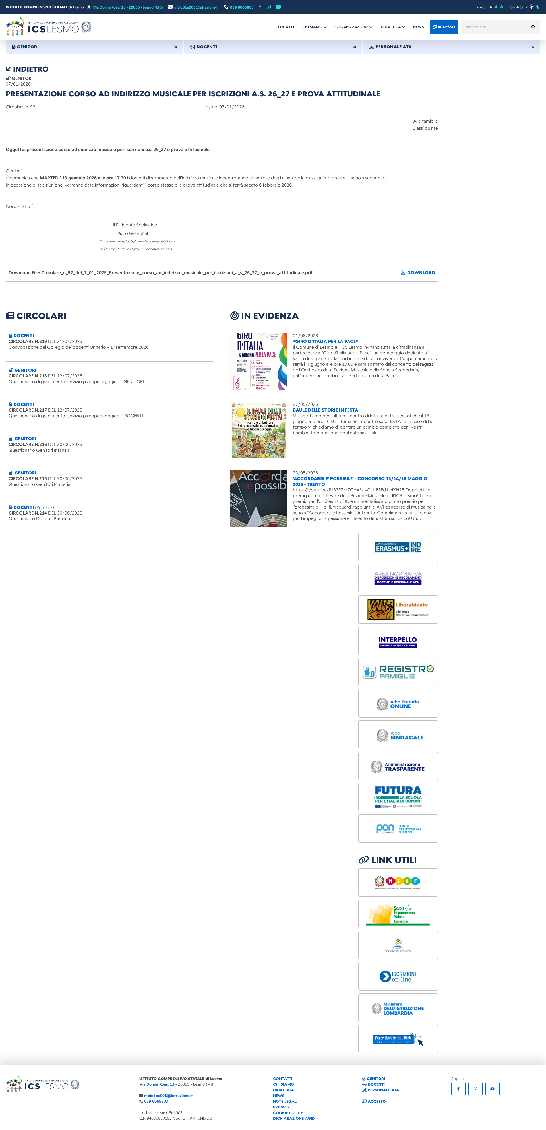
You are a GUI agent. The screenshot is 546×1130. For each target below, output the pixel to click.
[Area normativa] (398, 578)
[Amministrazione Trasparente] (398, 766)
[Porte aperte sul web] (398, 1039)
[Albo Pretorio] (398, 703)
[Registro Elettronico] (398, 672)
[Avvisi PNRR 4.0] (398, 797)
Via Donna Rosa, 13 (156, 1084)
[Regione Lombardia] (398, 914)
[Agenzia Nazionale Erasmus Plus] (398, 547)
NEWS (278, 1095)
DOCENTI (376, 1084)
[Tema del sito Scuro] (537, 7)
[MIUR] (398, 882)
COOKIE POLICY (288, 1112)
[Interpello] (398, 641)
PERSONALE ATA (383, 1090)
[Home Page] (48, 27)
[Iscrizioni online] (398, 976)
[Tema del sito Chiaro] (532, 7)
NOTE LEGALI (285, 1101)
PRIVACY (281, 1107)
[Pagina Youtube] (278, 7)
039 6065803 (156, 1101)
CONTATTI (282, 1078)
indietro (30, 69)
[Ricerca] (533, 27)
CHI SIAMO (283, 1084)
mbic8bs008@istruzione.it (168, 1095)
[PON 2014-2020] (398, 828)
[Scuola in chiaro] (398, 945)
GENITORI (375, 1078)
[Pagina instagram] (269, 7)
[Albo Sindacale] (398, 734)
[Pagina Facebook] (260, 7)
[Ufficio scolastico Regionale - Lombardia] (398, 1007)
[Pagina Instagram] (475, 1089)
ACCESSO (376, 1101)
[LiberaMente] (398, 609)
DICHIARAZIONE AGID (294, 1118)
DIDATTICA (283, 1090)
